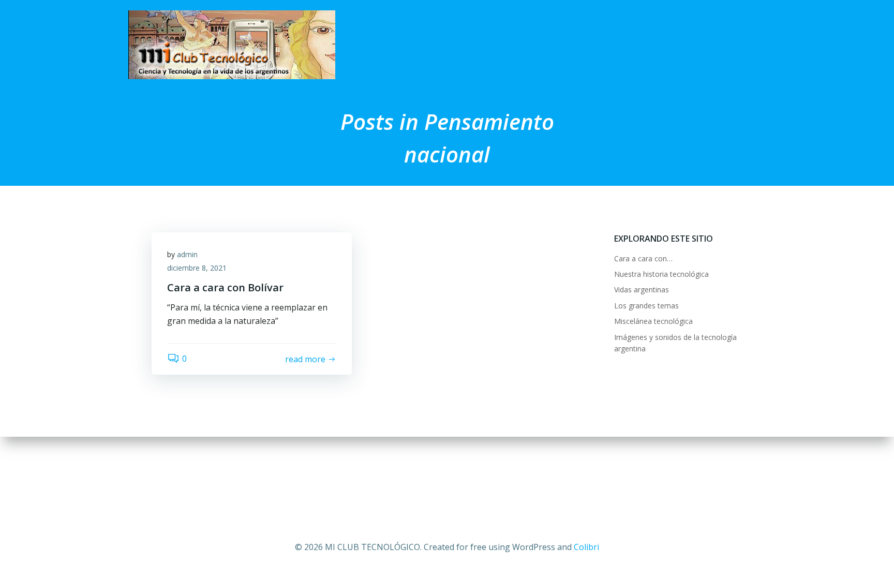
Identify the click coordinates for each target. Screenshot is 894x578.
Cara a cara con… (643, 258)
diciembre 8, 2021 (197, 268)
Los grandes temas (646, 305)
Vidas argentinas (641, 289)
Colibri (586, 547)
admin (187, 254)
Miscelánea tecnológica (653, 321)
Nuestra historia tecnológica (661, 274)
